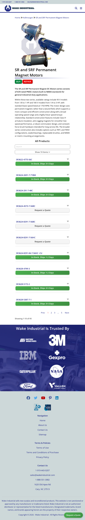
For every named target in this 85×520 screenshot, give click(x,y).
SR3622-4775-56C (24, 159)
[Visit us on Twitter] (35, 398)
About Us (42, 425)
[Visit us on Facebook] (28, 398)
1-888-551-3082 (19, 2)
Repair (27, 81)
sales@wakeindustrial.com (37, 2)
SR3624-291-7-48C (24, 190)
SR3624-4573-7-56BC (25, 206)
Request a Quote (73, 515)
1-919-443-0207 (7, 2)
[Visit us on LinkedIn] (56, 398)
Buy (18, 81)
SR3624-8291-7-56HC (25, 237)
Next (67, 312)
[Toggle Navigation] (81, 8)
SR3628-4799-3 (23, 268)
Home (17, 17)
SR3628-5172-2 (23, 284)
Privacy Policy (42, 457)
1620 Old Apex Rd (42, 484)
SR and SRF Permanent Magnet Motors (52, 17)
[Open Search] (76, 8)
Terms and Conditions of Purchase (42, 452)
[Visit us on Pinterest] (50, 398)
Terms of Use (42, 447)
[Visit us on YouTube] (43, 398)
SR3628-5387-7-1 (24, 299)
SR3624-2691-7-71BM (26, 175)
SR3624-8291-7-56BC (25, 221)
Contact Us (43, 430)
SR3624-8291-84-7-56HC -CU (29, 253)
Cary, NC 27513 (43, 489)
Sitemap (42, 434)
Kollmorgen (28, 17)
